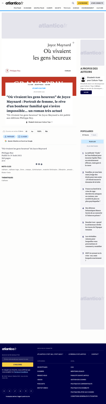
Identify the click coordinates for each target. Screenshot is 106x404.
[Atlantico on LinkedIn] (20, 391)
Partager (10, 136)
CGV (72, 367)
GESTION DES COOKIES (78, 379)
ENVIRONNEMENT (88, 8)
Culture (47, 84)
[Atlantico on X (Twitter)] (9, 391)
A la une (30, 84)
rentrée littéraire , (51, 169)
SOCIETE (58, 8)
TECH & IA (67, 8)
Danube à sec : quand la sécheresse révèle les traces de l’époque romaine (93, 226)
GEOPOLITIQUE (39, 8)
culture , (5, 169)
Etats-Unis (6, 172)
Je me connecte (97, 3)
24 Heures (85, 135)
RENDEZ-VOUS (42, 375)
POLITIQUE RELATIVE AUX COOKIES (82, 392)
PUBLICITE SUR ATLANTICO (80, 375)
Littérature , (37, 169)
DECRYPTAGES (42, 367)
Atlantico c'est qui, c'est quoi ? (50, 354)
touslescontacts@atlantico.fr (18, 396)
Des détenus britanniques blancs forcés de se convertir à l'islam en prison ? (93, 211)
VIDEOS (39, 379)
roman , (29, 169)
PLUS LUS (92, 141)
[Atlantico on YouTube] (31, 391)
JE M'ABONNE (82, 3)
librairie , (63, 169)
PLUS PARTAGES (92, 146)
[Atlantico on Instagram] (26, 391)
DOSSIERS (40, 371)
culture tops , (14, 169)
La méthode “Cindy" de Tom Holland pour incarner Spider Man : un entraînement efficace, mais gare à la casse (93, 159)
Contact (95, 354)
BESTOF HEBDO (42, 388)
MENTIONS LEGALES (77, 371)
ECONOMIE (27, 8)
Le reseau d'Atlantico (77, 354)
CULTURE (100, 8)
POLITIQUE (17, 8)
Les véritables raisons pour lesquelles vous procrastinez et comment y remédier (93, 241)
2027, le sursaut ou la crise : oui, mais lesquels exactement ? (93, 257)
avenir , (70, 169)
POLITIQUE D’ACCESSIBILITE (80, 388)
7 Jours (93, 135)
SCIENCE (76, 8)
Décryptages (39, 84)
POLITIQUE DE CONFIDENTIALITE (81, 384)
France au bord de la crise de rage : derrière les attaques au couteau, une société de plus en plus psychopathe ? (93, 195)
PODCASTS (41, 384)
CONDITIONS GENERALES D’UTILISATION (84, 396)
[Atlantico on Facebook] (15, 391)
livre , (23, 169)
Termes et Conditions (21, 372)
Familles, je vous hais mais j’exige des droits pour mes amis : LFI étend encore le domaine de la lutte (93, 177)
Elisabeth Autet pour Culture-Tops (40, 122)
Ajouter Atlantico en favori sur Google (20, 141)
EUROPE (49, 8)
